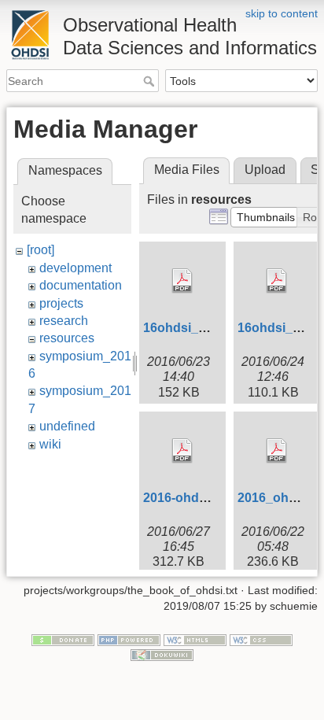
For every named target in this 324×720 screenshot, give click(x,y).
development (75, 268)
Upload (265, 169)
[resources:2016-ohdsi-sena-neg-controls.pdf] (182, 450)
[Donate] (62, 639)
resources (66, 338)
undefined (67, 426)
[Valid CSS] (261, 639)
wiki (50, 444)
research (63, 320)
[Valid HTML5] (195, 639)
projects (61, 303)
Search (150, 81)
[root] (40, 250)
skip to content (281, 13)
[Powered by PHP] (129, 639)
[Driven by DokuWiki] (162, 654)
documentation (80, 285)
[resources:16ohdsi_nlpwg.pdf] (276, 281)
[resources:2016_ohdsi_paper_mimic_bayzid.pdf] (276, 450)
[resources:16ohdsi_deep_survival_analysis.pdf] (182, 281)
